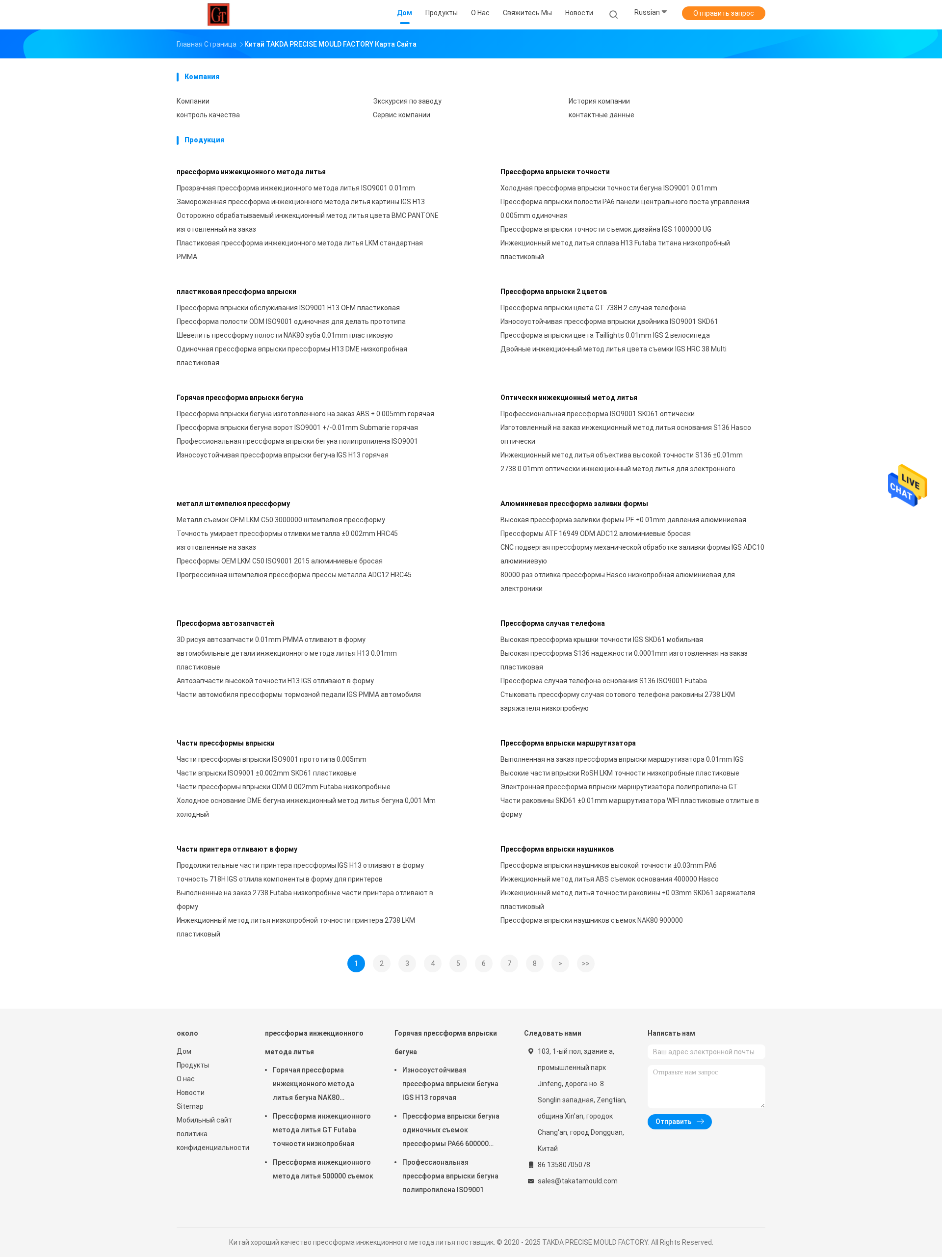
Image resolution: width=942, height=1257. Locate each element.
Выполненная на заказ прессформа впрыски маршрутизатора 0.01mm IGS (622, 759)
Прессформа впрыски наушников (557, 849)
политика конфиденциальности (211, 1140)
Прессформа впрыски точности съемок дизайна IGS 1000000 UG (605, 229)
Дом (184, 1051)
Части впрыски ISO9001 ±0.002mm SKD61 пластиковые (267, 773)
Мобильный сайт (204, 1120)
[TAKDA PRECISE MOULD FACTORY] (220, 15)
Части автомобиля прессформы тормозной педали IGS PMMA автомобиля (299, 694)
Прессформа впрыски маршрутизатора (568, 743)
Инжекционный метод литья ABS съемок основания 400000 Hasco (609, 879)
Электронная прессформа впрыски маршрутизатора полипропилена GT (619, 787)
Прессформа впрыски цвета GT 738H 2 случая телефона (593, 308)
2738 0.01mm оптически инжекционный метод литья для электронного (617, 469)
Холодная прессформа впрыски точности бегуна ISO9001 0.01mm (608, 188)
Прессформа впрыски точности (555, 172)
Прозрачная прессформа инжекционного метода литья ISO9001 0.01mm (296, 188)
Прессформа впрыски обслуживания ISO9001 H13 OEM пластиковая (288, 308)
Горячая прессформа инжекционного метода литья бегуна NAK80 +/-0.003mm (313, 1085)
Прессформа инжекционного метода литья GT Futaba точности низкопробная (322, 1130)
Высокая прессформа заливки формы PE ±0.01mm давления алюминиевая (623, 520)
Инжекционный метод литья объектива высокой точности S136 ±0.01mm (621, 455)
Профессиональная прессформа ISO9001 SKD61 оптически (597, 414)
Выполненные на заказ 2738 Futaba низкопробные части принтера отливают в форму (305, 899)
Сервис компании (401, 115)
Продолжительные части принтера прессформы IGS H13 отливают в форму (300, 865)
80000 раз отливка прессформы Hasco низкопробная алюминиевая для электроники (617, 581)
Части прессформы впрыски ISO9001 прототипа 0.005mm (271, 759)
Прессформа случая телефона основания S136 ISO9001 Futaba (603, 681)
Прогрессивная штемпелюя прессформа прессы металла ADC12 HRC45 (294, 575)
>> (586, 963)
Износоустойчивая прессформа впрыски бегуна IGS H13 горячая (283, 455)
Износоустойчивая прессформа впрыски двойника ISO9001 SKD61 (609, 321)
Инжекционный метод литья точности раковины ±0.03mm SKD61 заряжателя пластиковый (627, 899)
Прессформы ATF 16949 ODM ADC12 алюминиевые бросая (595, 533)
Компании (193, 101)
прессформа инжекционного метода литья (251, 172)
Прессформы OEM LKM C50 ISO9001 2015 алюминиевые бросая (280, 561)
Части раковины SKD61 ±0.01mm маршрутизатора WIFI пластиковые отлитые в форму (629, 807)
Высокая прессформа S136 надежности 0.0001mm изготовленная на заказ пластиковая (624, 660)
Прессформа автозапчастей (225, 623)
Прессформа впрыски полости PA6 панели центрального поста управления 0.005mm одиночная (624, 208)
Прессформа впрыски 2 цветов (553, 291)
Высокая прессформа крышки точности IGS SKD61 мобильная (601, 639)
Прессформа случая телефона (552, 623)
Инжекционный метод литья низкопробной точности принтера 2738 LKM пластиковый (296, 927)
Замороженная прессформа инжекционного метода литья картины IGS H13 (301, 202)
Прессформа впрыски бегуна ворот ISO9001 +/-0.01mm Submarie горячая (297, 427)
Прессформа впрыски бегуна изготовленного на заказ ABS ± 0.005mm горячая (305, 414)
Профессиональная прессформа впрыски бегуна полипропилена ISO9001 (297, 441)
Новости (191, 1093)
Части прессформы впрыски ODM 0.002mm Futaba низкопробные (284, 787)
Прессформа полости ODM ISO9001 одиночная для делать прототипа (291, 321)
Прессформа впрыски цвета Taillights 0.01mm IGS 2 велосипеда (605, 335)
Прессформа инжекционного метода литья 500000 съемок (323, 1169)
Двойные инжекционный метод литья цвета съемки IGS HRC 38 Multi (613, 349)
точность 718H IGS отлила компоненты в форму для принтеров (280, 879)
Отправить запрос (723, 13)
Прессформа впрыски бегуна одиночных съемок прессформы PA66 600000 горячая (450, 1131)
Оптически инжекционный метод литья (568, 397)
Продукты (193, 1065)
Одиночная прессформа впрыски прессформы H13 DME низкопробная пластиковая (292, 356)
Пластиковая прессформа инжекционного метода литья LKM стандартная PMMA (300, 250)
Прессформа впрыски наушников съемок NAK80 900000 (591, 920)
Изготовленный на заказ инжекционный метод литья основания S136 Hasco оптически (625, 434)
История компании (599, 101)
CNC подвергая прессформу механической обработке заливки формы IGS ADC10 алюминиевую (632, 554)
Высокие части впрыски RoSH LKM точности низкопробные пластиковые (619, 773)
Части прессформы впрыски (226, 743)
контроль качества (208, 115)
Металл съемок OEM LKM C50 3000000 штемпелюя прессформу (281, 520)
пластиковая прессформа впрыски (236, 291)
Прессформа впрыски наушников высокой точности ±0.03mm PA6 (608, 865)
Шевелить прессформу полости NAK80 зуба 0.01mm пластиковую (285, 335)
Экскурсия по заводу (407, 101)
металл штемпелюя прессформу (233, 504)
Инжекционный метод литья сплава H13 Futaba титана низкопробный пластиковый (615, 250)
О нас (186, 1079)
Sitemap (190, 1106)
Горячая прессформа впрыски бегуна (240, 397)
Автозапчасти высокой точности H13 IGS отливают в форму (275, 681)
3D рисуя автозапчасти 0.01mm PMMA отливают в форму (271, 639)
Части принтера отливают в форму (237, 849)
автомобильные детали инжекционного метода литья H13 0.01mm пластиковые (287, 660)
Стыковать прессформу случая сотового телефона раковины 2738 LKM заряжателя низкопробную (617, 701)
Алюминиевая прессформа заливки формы (574, 504)
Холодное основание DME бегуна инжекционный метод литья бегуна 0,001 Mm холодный (306, 807)
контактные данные (601, 115)
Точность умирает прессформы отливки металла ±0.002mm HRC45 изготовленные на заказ (287, 540)
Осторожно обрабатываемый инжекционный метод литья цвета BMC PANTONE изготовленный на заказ (308, 222)
